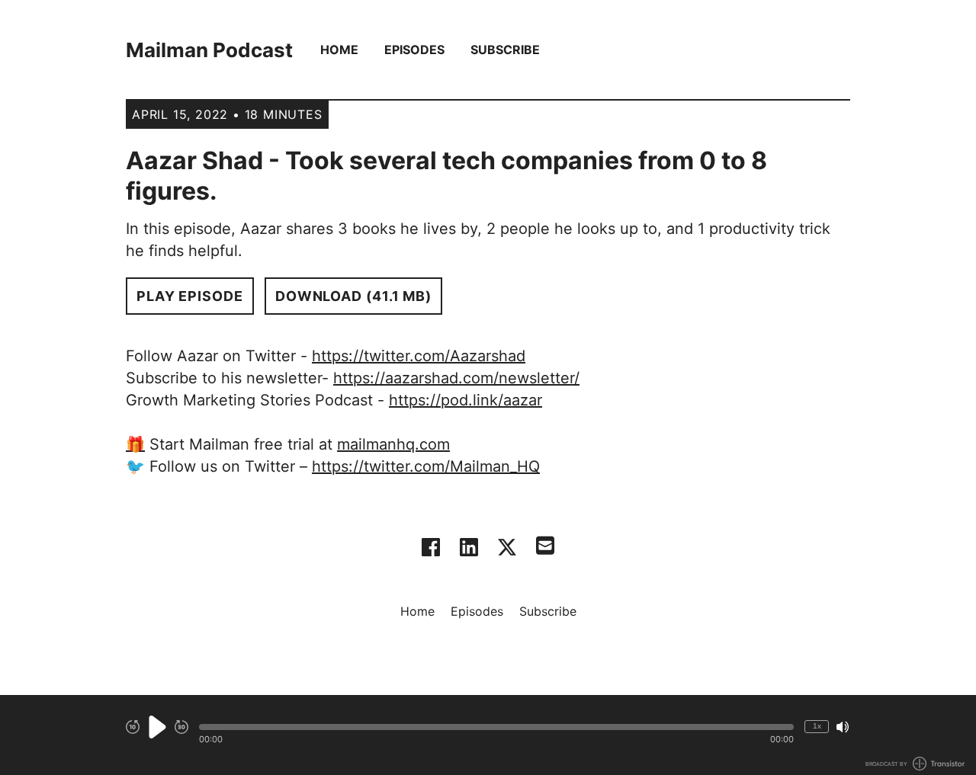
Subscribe (505, 49)
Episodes (414, 49)
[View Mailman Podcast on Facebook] (431, 547)
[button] (496, 727)
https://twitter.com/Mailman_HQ (426, 466)
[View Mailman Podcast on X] (507, 547)
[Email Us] (545, 544)
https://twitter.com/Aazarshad (418, 356)
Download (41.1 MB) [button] (353, 296)
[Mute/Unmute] (842, 727)
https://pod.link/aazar (465, 400)
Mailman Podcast (209, 50)
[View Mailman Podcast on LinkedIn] (469, 547)
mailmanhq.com (393, 444)
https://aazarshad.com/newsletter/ (456, 378)
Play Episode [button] (189, 296)
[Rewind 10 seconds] (133, 727)
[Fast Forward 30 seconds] (181, 727)
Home (339, 49)
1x (817, 726)
